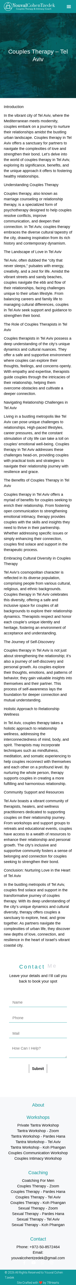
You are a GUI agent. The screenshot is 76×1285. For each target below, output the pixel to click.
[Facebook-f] (24, 1263)
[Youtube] (33, 1263)
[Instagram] (52, 1263)
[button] (68, 6)
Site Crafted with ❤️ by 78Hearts (38, 1282)
